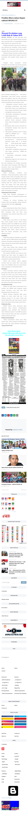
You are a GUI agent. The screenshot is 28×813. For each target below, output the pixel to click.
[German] (10, 500)
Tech (15, 776)
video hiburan (5, 616)
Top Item (16, 736)
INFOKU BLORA (5, 599)
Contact (3, 671)
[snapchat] (8, 727)
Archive (16, 753)
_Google (16, 759)
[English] (3, 500)
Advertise (4, 733)
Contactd (16, 756)
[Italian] (3, 505)
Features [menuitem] (16, 677)
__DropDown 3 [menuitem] (17, 682)
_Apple (3, 761)
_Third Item (17, 764)
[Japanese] (3, 510)
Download (16, 779)
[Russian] (10, 505)
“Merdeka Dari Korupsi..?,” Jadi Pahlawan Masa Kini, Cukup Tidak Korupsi (17, 563)
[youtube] (8, 724)
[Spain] (13, 500)
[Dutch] (6, 505)
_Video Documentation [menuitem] (7, 693)
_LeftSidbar (4, 773)
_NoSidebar (17, 773)
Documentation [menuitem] (5, 690)
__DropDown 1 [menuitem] (17, 679)
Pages (3, 756)
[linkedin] (20, 724)
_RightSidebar (17, 771)
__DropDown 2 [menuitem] (5, 682)
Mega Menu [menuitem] (17, 688)
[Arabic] (10, 510)
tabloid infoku (9, 23)
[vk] (20, 721)
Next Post (23, 489)
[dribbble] (20, 727)
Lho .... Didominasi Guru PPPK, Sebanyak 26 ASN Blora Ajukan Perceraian (17, 571)
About (15, 668)
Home (3, 668)
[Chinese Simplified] (13, 510)
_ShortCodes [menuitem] (5, 685)
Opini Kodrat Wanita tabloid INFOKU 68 (12, 467)
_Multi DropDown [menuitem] (6, 679)
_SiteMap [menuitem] (16, 685)
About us (4, 736)
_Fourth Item (5, 767)
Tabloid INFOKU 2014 (7, 450)
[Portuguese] (13, 505)
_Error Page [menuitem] (4, 688)
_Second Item (5, 764)
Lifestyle (4, 776)
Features (4, 771)
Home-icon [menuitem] (4, 677)
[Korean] (6, 510)
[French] (6, 500)
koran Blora (4, 607)
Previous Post (5, 489)
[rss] (8, 719)
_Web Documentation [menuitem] (19, 690)
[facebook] (8, 716)
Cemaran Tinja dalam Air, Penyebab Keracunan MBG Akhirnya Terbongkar (16, 555)
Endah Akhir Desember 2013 (9, 15)
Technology (4, 759)
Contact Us (4, 708)
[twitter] (20, 716)
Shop (3, 779)
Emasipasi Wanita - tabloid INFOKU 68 (12, 484)
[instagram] (8, 697)
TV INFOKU (4, 591)
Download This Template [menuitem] (20, 693)
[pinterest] (20, 697)
